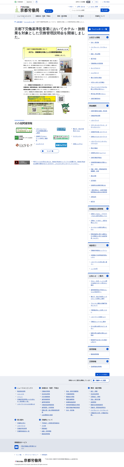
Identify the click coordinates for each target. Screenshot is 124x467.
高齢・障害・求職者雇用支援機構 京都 (99, 170)
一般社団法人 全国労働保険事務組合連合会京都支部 (99, 191)
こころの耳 (94, 268)
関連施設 (44, 428)
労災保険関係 (46, 396)
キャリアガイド (95, 68)
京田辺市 (93, 197)
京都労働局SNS (95, 98)
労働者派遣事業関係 (48, 405)
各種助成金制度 (71, 402)
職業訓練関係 (70, 399)
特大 (97, 2)
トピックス (20, 394)
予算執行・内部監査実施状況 (50, 423)
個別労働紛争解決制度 (73, 407)
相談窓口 (92, 245)
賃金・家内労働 (95, 399)
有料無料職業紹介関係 (73, 405)
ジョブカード (95, 73)
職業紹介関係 (70, 396)
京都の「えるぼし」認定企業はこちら (99, 221)
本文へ (71, 6)
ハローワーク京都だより (98, 317)
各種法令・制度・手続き (50, 388)
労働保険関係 (70, 394)
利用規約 (44, 455)
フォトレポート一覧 (99, 29)
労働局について (47, 420)
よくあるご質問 (93, 6)
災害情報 (92, 361)
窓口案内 (20, 420)
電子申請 (93, 58)
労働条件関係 (46, 391)
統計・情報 (94, 391)
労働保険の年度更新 (97, 63)
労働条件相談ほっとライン (99, 250)
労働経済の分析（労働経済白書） (99, 414)
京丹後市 (93, 180)
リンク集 (18, 455)
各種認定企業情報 (96, 209)
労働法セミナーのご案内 (98, 321)
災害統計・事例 (95, 396)
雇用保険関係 (46, 399)
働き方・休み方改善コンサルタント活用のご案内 (99, 297)
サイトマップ (105, 6)
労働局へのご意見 (101, 380)
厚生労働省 (106, 2)
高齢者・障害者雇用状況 (98, 407)
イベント (20, 396)
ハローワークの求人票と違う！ (99, 263)
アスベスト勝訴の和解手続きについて (99, 304)
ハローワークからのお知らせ (26, 404)
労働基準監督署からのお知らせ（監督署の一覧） (26, 400)
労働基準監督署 (95, 115)
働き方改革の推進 (96, 77)
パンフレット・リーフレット (99, 48)
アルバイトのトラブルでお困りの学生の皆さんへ (99, 88)
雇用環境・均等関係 (48, 407)
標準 (88, 2)
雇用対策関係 (46, 402)
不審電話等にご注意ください (99, 311)
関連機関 (92, 106)
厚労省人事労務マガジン (98, 94)
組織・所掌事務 (46, 431)
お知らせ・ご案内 (96, 276)
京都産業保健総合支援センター (99, 163)
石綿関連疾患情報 (96, 366)
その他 (44, 426)
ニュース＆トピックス (25, 388)
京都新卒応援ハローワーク (99, 132)
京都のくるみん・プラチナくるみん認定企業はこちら (99, 215)
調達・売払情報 (95, 54)
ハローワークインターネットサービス (99, 142)
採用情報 (92, 349)
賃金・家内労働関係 (72, 391)
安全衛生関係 (46, 394)
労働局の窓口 (21, 423)
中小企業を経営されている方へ (99, 327)
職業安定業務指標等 (97, 405)
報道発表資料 (21, 391)
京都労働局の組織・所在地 (99, 111)
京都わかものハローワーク (99, 136)
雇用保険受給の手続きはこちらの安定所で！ (99, 291)
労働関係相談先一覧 (23, 431)
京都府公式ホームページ (98, 153)
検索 (106, 10)
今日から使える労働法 (97, 82)
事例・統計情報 (96, 388)
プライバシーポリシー (31, 455)
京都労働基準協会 (96, 157)
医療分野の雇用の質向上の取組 (99, 334)
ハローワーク (95, 120)
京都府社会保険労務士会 (98, 185)
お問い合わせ (81, 6)
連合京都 (93, 176)
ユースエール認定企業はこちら (99, 228)
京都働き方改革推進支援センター (99, 256)
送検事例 (93, 402)
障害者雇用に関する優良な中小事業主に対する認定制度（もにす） (99, 236)
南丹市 (93, 201)
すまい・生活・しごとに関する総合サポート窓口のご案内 (99, 283)
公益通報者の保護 (47, 415)
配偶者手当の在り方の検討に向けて (99, 341)
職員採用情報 (95, 354)
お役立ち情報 (94, 37)
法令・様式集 (95, 42)
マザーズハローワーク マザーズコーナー (99, 126)
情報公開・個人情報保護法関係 (50, 411)
